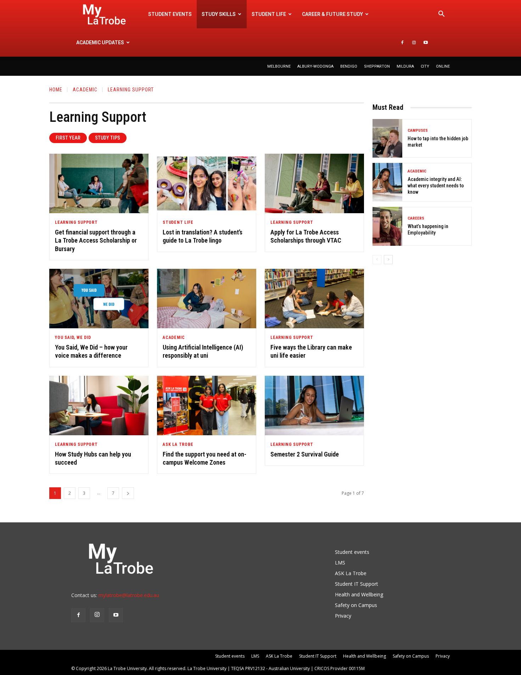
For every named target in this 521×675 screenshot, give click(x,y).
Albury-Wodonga (315, 66)
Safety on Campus (356, 605)
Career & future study (332, 14)
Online (443, 66)
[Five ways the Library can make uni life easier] (314, 298)
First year (68, 138)
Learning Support (76, 222)
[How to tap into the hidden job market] (387, 138)
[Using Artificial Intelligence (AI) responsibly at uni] (206, 298)
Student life (269, 14)
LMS (340, 562)
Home (55, 89)
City (425, 66)
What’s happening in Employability (428, 229)
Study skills (219, 14)
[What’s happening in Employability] (387, 226)
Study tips (107, 138)
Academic (85, 89)
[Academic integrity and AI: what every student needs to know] (387, 182)
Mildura (405, 66)
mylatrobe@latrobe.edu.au (129, 595)
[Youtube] (425, 42)
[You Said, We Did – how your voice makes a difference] (99, 298)
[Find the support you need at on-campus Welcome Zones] (206, 405)
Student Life (178, 222)
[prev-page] (376, 259)
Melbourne (279, 66)
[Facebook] (402, 42)
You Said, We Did (73, 337)
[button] (441, 14)
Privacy (343, 615)
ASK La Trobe (178, 444)
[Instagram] (414, 42)
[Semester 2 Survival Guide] (314, 405)
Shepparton (377, 66)
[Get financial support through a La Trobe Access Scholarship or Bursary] (99, 183)
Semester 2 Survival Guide (304, 454)
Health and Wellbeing (359, 594)
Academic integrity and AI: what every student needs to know (436, 185)
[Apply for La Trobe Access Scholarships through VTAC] (314, 183)
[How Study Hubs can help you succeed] (99, 405)
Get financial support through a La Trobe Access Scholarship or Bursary (96, 240)
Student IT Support (356, 583)
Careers (416, 218)
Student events (170, 14)
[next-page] (128, 493)
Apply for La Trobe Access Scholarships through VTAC (305, 236)
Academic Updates (100, 42)
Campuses (418, 130)
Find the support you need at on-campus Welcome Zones (204, 458)
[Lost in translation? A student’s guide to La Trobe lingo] (206, 183)
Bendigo (348, 66)
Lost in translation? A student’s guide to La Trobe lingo (202, 236)
